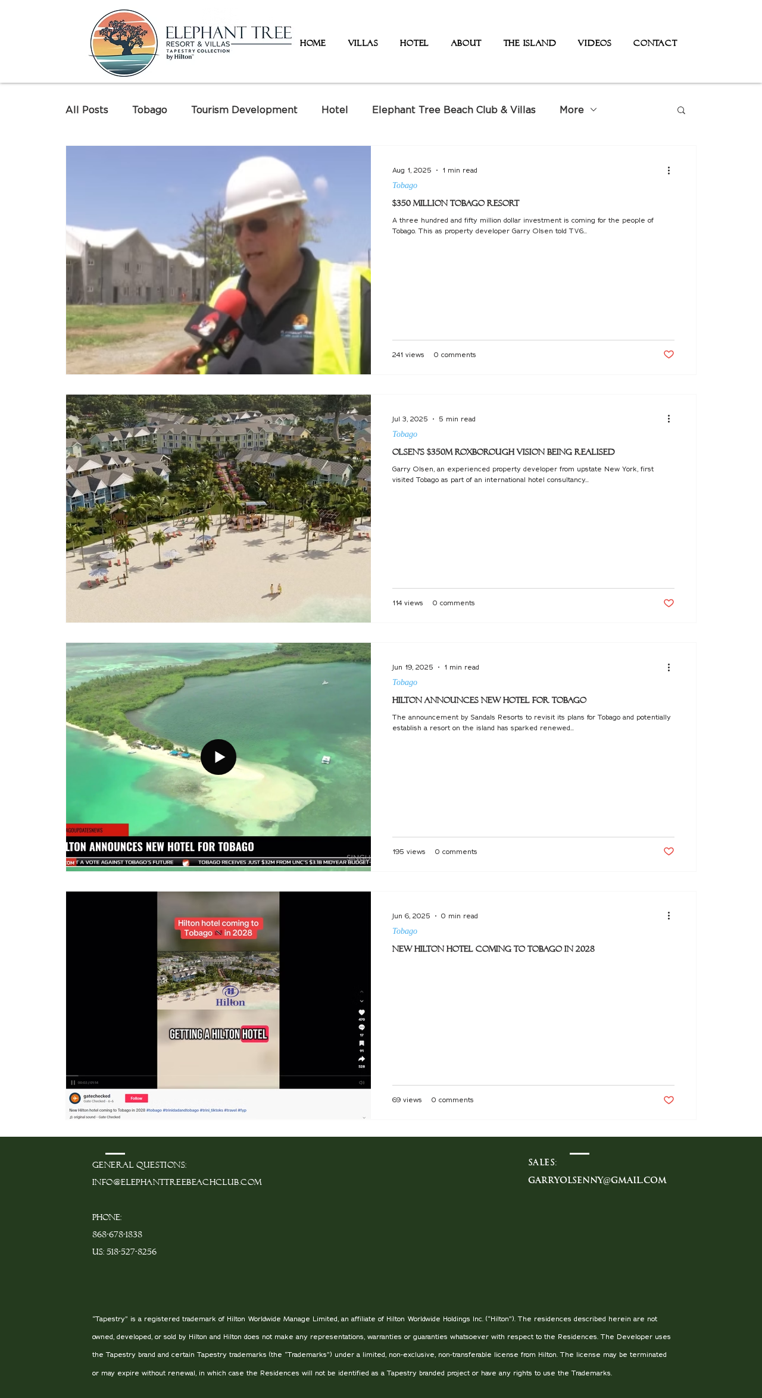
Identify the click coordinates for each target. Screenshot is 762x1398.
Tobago (149, 109)
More (572, 109)
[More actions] (673, 170)
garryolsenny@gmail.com (597, 1180)
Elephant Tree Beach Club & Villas (454, 109)
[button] (681, 111)
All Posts (86, 109)
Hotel (334, 109)
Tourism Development (244, 109)
